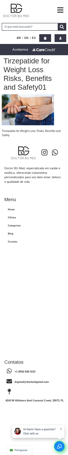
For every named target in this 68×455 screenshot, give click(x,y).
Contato (12, 241)
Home (11, 209)
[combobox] (30, 27)
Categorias (14, 225)
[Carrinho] (45, 38)
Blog (10, 233)
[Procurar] (62, 27)
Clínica (12, 217)
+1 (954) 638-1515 (24, 371)
